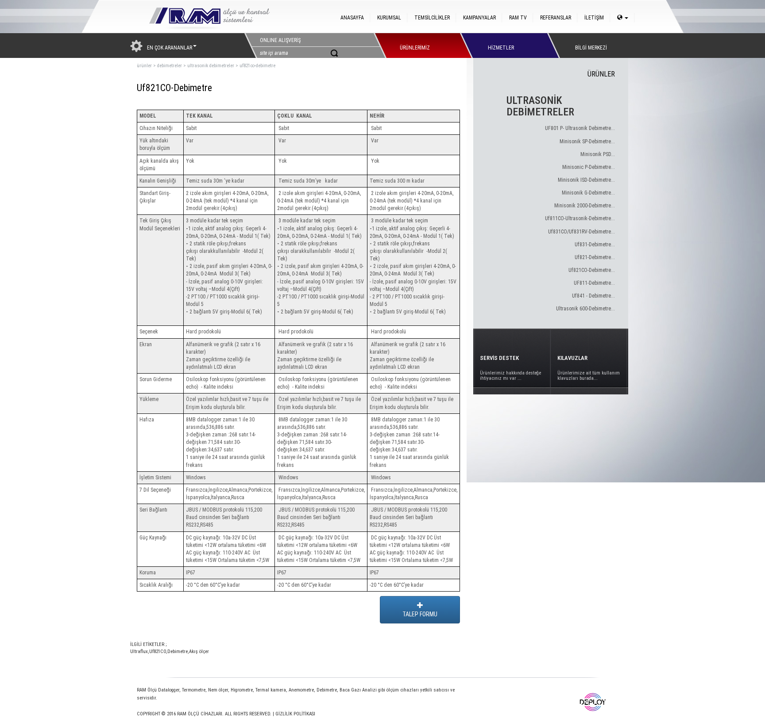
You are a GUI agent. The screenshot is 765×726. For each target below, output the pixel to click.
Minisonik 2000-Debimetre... (584, 206)
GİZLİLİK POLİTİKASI (295, 714)
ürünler (144, 66)
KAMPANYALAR (479, 18)
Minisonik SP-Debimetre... (587, 141)
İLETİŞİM (594, 18)
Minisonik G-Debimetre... (588, 193)
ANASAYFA (352, 18)
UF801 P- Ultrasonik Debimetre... (580, 128)
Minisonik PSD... (597, 154)
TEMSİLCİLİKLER (432, 18)
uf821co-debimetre (257, 66)
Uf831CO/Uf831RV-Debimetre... (581, 232)
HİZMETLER (501, 45)
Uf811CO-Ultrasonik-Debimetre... (580, 218)
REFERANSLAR (555, 18)
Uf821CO (157, 651)
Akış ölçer (199, 651)
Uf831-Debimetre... (595, 244)
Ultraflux (139, 651)
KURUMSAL (389, 18)
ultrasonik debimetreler (210, 66)
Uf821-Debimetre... (595, 257)
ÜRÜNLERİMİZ (415, 45)
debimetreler (169, 66)
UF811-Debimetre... (594, 283)
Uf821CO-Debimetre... (591, 270)
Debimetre (177, 651)
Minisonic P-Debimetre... (588, 167)
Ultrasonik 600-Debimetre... (585, 309)
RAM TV (518, 18)
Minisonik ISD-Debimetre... (586, 180)
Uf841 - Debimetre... (593, 296)
